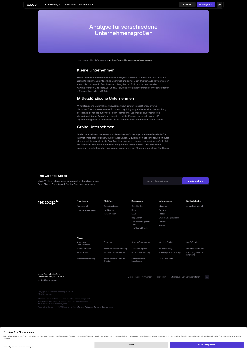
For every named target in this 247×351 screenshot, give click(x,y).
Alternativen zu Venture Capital (114, 259)
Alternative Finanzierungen (83, 243)
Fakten (162, 225)
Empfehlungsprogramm (169, 218)
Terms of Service (101, 307)
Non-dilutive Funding (141, 252)
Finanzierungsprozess (86, 210)
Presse (162, 214)
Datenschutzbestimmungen (140, 277)
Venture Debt (82, 252)
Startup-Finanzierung (141, 242)
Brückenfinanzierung (86, 258)
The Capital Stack (139, 228)
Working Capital (166, 242)
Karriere (162, 210)
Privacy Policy (84, 307)
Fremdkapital (82, 206)
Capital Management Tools (141, 222)
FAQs (134, 214)
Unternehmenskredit (195, 248)
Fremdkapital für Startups (170, 252)
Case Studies (137, 206)
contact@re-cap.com (47, 280)
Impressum (161, 277)
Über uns (163, 206)
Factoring (108, 242)
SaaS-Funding (192, 242)
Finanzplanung (165, 248)
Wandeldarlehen (84, 248)
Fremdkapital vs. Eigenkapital (139, 259)
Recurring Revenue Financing (194, 253)
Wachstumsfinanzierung (115, 252)
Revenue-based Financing (115, 248)
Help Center (137, 218)
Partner (162, 221)
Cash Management (140, 248)
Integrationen (110, 214)
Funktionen (109, 210)
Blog (134, 210)
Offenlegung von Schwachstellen (185, 277)
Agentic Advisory (111, 206)
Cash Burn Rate (166, 258)
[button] (52, 4)
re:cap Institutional (194, 206)
